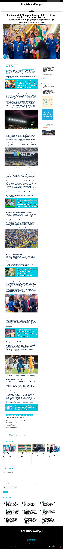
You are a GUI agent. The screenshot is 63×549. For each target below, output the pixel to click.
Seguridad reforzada (10, 425)
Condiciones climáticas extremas (13, 419)
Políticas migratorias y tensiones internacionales (17, 424)
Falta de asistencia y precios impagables (15, 417)
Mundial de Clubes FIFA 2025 (20, 435)
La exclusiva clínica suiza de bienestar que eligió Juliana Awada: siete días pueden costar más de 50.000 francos (49, 92)
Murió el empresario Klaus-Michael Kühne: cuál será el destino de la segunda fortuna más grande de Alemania (12, 504)
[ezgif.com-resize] (47, 114)
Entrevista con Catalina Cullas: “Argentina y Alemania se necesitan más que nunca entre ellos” (48, 86)
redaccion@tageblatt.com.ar (31, 539)
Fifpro (18, 183)
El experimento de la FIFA (12, 427)
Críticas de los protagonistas (12, 422)
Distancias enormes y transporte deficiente (15, 420)
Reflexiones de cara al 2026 (12, 428)
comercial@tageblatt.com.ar (31, 540)
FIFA (7, 73)
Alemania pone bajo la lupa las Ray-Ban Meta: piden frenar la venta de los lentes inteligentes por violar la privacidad (30, 504)
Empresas (25, 501)
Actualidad (31, 10)
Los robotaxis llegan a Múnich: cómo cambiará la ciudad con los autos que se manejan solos (49, 81)
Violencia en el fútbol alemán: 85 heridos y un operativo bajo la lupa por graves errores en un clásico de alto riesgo (48, 504)
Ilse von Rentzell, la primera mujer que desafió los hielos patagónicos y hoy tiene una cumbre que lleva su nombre (12, 520)
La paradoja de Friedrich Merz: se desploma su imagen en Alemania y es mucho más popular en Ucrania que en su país (52, 454)
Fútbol (12, 435)
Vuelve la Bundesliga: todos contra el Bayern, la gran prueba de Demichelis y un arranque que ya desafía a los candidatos (49, 75)
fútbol (10, 75)
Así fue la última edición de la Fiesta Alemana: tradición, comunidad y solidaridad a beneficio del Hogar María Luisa (30, 512)
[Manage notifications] (61, 547)
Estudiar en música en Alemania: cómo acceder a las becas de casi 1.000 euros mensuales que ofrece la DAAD (48, 512)
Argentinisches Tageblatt (14, 546)
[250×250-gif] (47, 101)
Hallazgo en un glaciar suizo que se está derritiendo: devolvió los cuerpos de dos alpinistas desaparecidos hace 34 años (12, 512)
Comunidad (25, 509)
